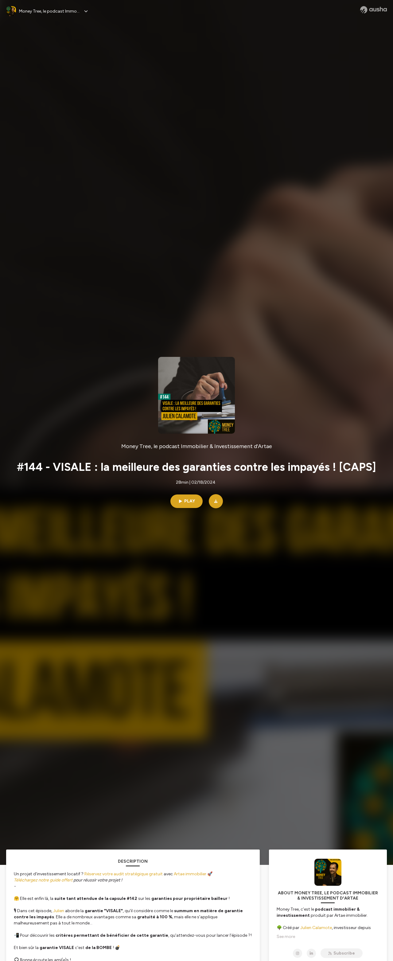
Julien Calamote (316, 927)
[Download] (216, 501)
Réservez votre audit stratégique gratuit (123, 874)
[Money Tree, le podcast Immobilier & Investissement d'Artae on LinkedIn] (311, 953)
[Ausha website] (373, 10)
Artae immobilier (190, 874)
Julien (58, 910)
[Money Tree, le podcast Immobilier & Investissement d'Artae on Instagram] (297, 953)
